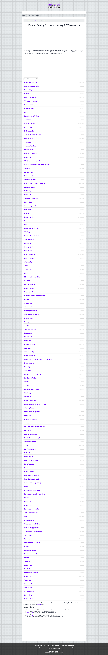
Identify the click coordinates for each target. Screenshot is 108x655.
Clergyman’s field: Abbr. (54, 86)
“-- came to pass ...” (54, 206)
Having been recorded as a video (54, 494)
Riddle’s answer (54, 288)
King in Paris (54, 202)
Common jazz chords (54, 434)
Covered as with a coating (54, 374)
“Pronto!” (54, 445)
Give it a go (54, 393)
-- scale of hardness (54, 146)
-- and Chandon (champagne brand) (54, 183)
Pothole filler (54, 599)
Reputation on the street (54, 475)
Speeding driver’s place (54, 116)
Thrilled (54, 385)
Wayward (54, 299)
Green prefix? (54, 247)
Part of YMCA (54, 415)
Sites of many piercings (54, 528)
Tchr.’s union (54, 269)
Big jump (54, 367)
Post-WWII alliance (54, 449)
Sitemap (51, 652)
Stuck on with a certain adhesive (54, 427)
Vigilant (54, 94)
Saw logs (54, 561)
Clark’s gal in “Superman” (54, 236)
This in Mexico (54, 239)
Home (46, 652)
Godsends (54, 453)
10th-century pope (54, 105)
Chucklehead (54, 569)
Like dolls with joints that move (54, 296)
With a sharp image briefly (54, 483)
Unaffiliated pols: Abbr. (54, 228)
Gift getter (54, 370)
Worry (54, 486)
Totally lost (54, 580)
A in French (54, 213)
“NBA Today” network (54, 513)
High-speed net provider (54, 277)
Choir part (54, 397)
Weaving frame (54, 408)
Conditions (54, 221)
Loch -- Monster (54, 176)
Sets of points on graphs (54, 543)
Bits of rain (54, 501)
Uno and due (54, 243)
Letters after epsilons (54, 573)
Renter (54, 498)
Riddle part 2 (54, 157)
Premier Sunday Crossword (34, 20)
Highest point (54, 172)
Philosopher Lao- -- (54, 131)
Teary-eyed (54, 120)
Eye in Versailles (54, 464)
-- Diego (54, 326)
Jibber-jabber (54, 539)
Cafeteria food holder (54, 554)
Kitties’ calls (54, 333)
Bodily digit (54, 191)
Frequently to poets (54, 419)
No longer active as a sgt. (54, 389)
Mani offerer (54, 595)
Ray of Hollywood (54, 90)
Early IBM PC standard (54, 460)
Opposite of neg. (54, 187)
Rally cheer (54, 210)
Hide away (54, 430)
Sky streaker (54, 535)
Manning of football (54, 311)
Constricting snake (54, 180)
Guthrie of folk (54, 591)
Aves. (54, 225)
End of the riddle (54, 254)
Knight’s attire (54, 318)
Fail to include (54, 457)
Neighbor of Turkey (54, 378)
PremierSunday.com (54, 651)
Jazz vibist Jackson (54, 344)
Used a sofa (54, 127)
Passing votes (54, 322)
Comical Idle (54, 588)
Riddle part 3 (54, 195)
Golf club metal (54, 520)
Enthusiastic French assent (54, 490)
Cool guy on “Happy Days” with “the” (54, 404)
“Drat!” (54, 266)
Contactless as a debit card (54, 524)
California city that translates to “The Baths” (54, 359)
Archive (61, 652)
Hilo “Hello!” (54, 337)
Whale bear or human (54, 82)
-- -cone (54, 423)
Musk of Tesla (54, 138)
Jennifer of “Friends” (54, 153)
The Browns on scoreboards (54, 531)
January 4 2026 (46, 20)
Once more (54, 348)
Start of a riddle (54, 123)
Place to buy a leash (54, 258)
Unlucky (54, 558)
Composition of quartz (54, 314)
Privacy (56, 652)
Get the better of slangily (54, 438)
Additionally (54, 576)
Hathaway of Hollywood (54, 412)
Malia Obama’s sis (54, 550)
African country (54, 352)
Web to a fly (54, 262)
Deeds (54, 273)
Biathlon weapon (54, 355)
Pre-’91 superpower (54, 400)
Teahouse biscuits (54, 329)
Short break (54, 303)
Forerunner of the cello (54, 509)
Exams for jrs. (54, 468)
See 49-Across (54, 168)
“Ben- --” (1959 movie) (54, 198)
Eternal (54, 546)
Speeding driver (54, 108)
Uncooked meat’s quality (54, 479)
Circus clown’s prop (54, 292)
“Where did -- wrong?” (54, 101)
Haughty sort (54, 150)
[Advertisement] (54, 38)
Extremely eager (54, 363)
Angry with (54, 341)
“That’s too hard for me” (54, 161)
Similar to (54, 142)
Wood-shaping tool (54, 284)
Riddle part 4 (54, 217)
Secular (54, 382)
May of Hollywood (54, 97)
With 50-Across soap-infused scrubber (54, 165)
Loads (54, 112)
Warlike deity (54, 307)
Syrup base (54, 281)
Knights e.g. (54, 505)
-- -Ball (54, 516)
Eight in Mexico (54, 472)
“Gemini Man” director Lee (54, 135)
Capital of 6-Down (54, 442)
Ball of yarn (54, 565)
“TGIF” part (54, 232)
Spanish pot (54, 584)
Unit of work (54, 251)
